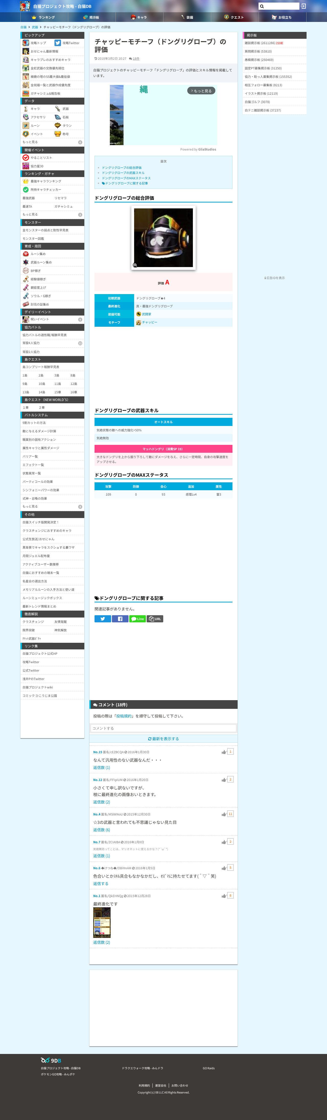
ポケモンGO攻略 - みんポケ (58, 1074)
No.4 (96, 814)
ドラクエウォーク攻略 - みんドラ (142, 1068)
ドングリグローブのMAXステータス (126, 178)
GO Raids (209, 1068)
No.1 (96, 896)
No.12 (97, 779)
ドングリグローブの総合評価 (122, 167)
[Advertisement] (163, 365)
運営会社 (160, 1085)
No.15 (97, 752)
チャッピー (149, 322)
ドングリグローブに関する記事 (126, 183)
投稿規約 (124, 716)
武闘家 (146, 314)
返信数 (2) (101, 801)
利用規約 (144, 1085)
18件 (136, 58)
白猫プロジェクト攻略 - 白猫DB (62, 6)
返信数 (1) (101, 767)
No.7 (96, 842)
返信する (101, 883)
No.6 (96, 868)
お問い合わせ (179, 1085)
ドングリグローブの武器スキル (123, 172)
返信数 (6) (101, 829)
